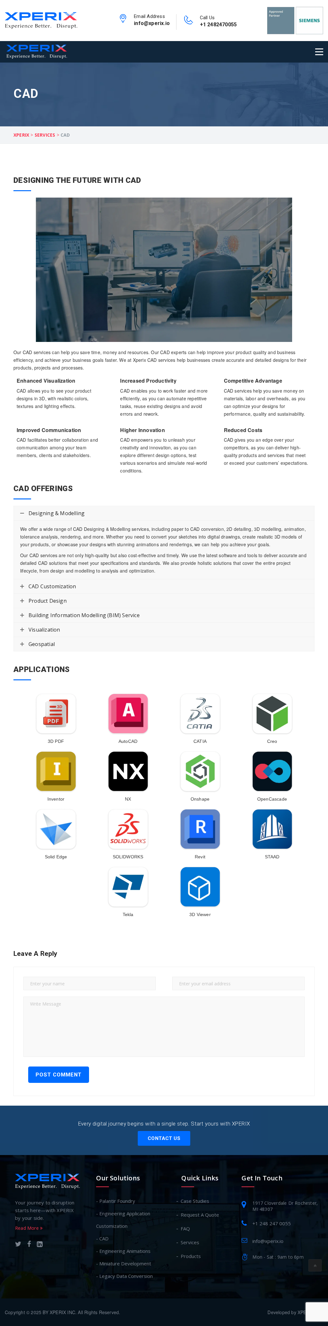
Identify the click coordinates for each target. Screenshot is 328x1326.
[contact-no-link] (188, 22)
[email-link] (123, 20)
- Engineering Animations (123, 1251)
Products (191, 1256)
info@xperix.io (152, 23)
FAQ (185, 1228)
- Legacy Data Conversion (124, 1276)
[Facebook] (29, 1245)
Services (190, 1242)
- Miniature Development (123, 1263)
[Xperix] (41, 20)
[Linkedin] (40, 1245)
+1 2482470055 (218, 24)
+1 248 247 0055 (271, 1223)
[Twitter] (18, 1245)
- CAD (102, 1238)
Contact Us (164, 1138)
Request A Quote (200, 1214)
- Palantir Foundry (115, 1201)
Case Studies (195, 1201)
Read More (27, 1228)
